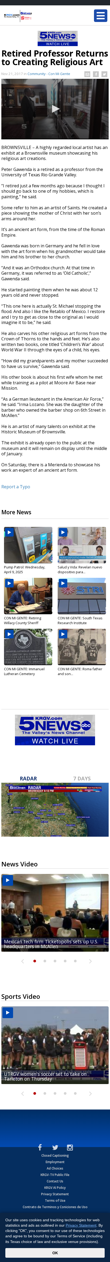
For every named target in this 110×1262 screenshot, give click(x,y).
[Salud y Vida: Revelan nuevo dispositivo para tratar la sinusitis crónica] (82, 545)
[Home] (36, 16)
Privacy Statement (55, 1194)
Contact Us (55, 1181)
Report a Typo (15, 487)
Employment (55, 1162)
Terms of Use (55, 1200)
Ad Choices (55, 1168)
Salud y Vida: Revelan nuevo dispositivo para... (80, 569)
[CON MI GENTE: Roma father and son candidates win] (82, 647)
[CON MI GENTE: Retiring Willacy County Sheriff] (28, 596)
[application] (55, 109)
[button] (55, 109)
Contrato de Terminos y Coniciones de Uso (55, 1207)
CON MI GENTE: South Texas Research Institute (80, 620)
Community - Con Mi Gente (49, 73)
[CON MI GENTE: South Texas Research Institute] (82, 596)
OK (55, 1253)
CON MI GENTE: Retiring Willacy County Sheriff (22, 620)
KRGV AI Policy (55, 1187)
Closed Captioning (55, 1155)
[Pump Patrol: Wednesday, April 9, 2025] (28, 545)
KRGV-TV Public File (55, 1174)
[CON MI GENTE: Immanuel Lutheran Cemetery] (28, 647)
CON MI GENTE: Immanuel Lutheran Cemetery (24, 671)
